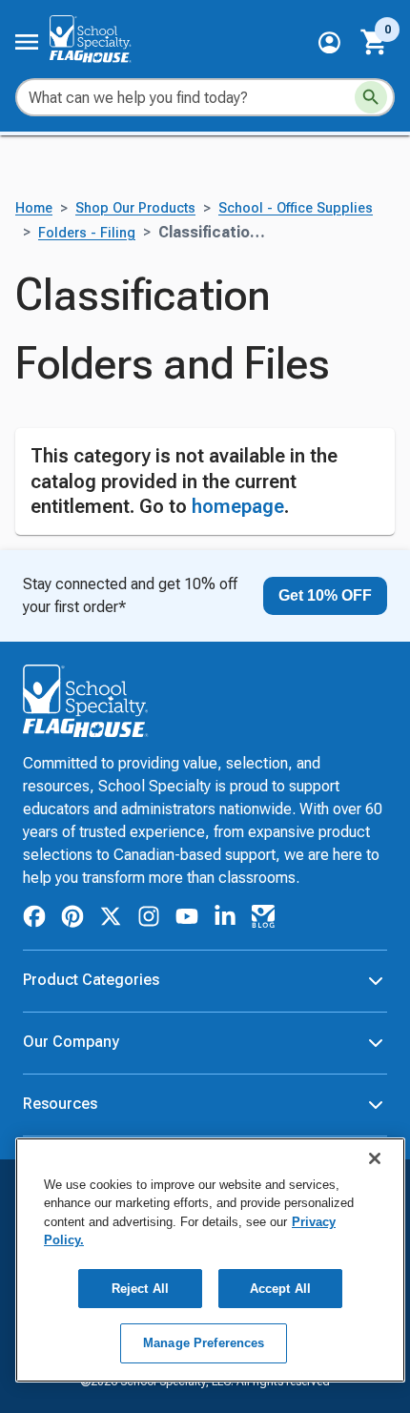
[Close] (375, 1158)
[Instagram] (148, 919)
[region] (210, 1259)
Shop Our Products (135, 208)
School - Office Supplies (295, 208)
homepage (238, 506)
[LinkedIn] (225, 919)
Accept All (280, 1288)
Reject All (140, 1288)
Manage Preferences (203, 1343)
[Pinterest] (72, 919)
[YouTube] (186, 919)
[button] (329, 42)
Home (33, 208)
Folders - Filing (86, 233)
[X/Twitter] (110, 919)
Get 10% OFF (325, 595)
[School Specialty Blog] (263, 919)
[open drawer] (27, 42)
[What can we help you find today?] (371, 97)
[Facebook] (34, 919)
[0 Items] (374, 42)
